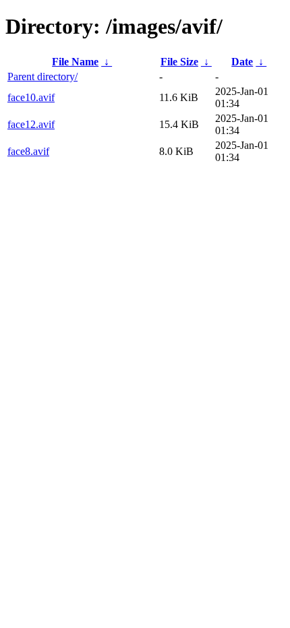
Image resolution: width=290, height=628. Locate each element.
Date (242, 61)
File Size (179, 61)
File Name (75, 61)
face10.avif (31, 97)
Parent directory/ (42, 76)
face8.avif (28, 151)
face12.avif (31, 124)
